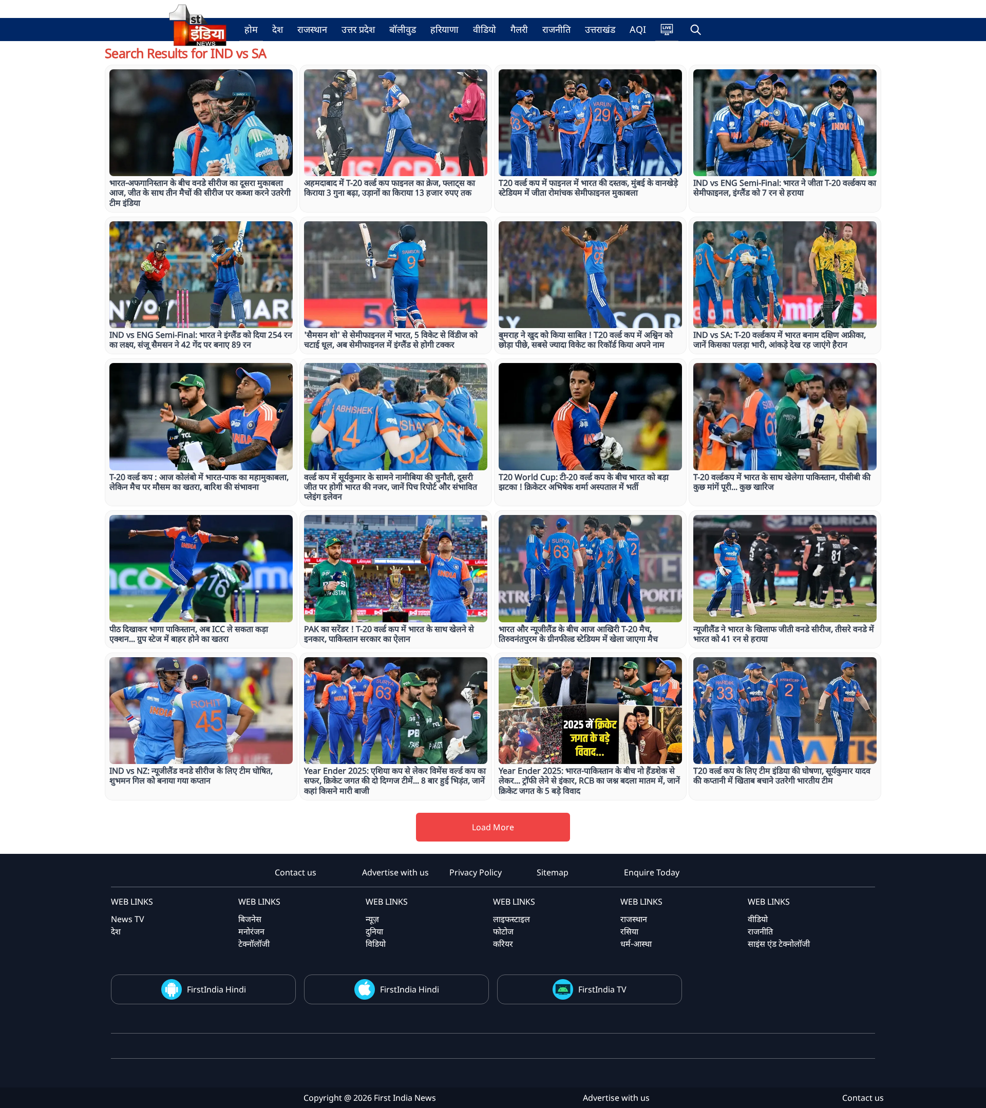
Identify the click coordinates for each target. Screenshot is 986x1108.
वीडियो (484, 29)
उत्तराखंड (600, 29)
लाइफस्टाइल (511, 919)
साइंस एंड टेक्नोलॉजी (779, 943)
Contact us (295, 872)
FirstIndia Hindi (216, 989)
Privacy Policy (475, 872)
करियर (503, 943)
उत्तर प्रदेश (358, 29)
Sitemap (552, 872)
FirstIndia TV (602, 989)
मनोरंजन (251, 931)
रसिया (629, 931)
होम (251, 29)
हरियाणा (444, 29)
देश (277, 29)
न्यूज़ (372, 919)
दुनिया (374, 931)
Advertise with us (395, 872)
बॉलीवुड (402, 29)
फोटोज (503, 931)
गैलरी (519, 29)
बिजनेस (249, 919)
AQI (638, 29)
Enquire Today (651, 872)
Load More (493, 827)
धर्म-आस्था (636, 943)
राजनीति (556, 29)
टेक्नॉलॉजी (254, 943)
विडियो (376, 943)
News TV (127, 919)
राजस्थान (312, 29)
